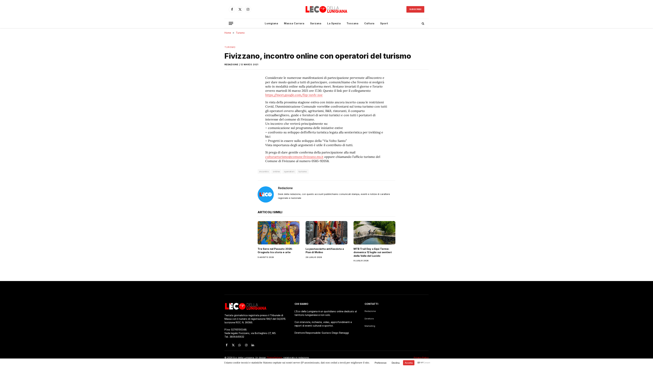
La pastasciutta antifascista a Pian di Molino (325, 250)
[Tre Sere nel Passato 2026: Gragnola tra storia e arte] (278, 232)
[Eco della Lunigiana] (326, 9)
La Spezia (334, 23)
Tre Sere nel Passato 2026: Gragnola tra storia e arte (275, 250)
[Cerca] (422, 23)
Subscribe (415, 9)
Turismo (230, 47)
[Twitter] (230, 95)
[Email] (230, 135)
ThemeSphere (274, 357)
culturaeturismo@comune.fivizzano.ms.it (294, 157)
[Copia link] (230, 127)
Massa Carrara (294, 23)
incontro (264, 171)
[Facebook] (230, 87)
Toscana (352, 23)
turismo (303, 171)
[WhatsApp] (230, 103)
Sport (384, 23)
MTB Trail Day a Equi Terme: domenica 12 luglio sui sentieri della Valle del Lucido (373, 252)
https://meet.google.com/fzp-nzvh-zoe (294, 95)
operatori (289, 171)
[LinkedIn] (230, 111)
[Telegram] (230, 119)
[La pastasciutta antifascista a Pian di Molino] (326, 232)
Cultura (369, 23)
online (276, 171)
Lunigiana (271, 23)
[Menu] (231, 23)
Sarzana (315, 23)
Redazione (231, 64)
